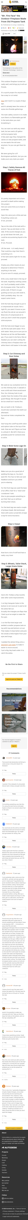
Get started (5, 1183)
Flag (5, 770)
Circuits (4, 1155)
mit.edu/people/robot (11, 75)
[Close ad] (25, 6)
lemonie (8, 1056)
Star (2, 101)
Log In (14, 746)
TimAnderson (7, 25)
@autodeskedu (8, 1202)
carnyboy (9, 847)
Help (3, 1185)
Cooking (4, 1165)
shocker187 (9, 985)
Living (14, 25)
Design (4, 1160)
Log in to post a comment (14, 1128)
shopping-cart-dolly (8, 645)
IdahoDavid (9, 1031)
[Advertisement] (14, 8)
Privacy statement (8, 1211)
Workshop (5, 1158)
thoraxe (8, 1008)
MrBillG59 (9, 824)
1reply (5, 979)
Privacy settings (20, 1211)
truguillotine (10, 915)
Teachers (4, 1172)
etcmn (8, 800)
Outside (4, 1170)
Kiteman (8, 1086)
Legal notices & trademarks (11, 1216)
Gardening (21, 25)
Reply (14, 774)
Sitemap (4, 1188)
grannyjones (9, 780)
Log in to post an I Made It (14, 679)
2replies (5, 1079)
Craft (3, 1163)
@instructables (8, 1198)
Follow (13, 64)
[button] (2, 2)
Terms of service (21, 1209)
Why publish (5, 1180)
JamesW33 (9, 758)
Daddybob (9, 873)
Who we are (5, 1190)
